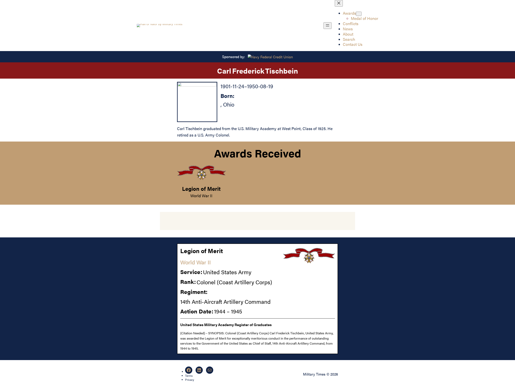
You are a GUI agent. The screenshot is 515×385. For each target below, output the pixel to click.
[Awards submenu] (359, 14)
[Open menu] (327, 25)
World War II (201, 195)
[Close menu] (339, 3)
